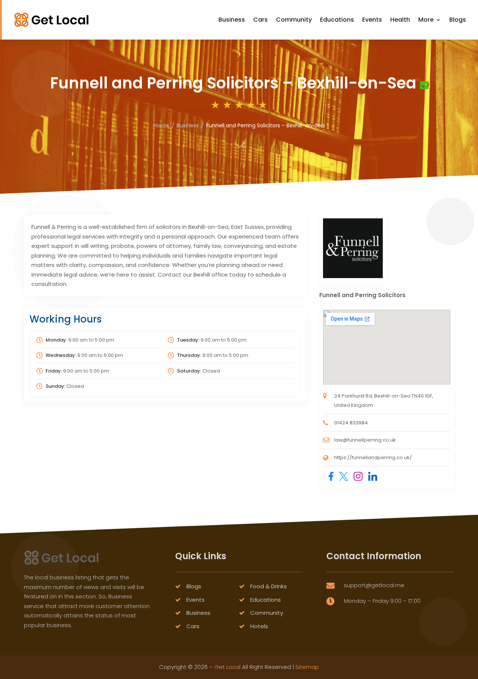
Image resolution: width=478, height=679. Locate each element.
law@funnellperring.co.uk (365, 439)
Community (294, 19)
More (426, 19)
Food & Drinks (268, 586)
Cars (260, 19)
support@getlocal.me (374, 585)
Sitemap (307, 667)
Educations (337, 19)
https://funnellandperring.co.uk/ (373, 457)
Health (400, 19)
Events (372, 19)
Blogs (457, 19)
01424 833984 (351, 422)
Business (231, 19)
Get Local (227, 667)
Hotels (259, 626)
